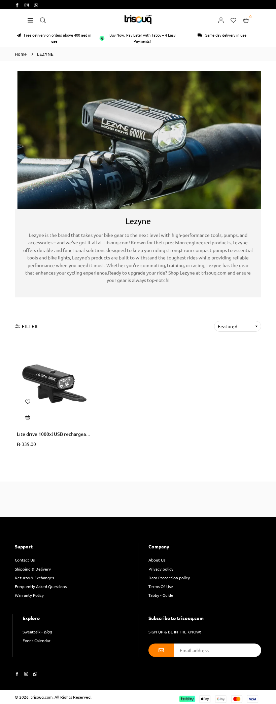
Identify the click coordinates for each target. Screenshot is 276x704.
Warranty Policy (29, 595)
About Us (156, 560)
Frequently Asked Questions (41, 586)
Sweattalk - (37, 631)
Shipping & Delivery (33, 569)
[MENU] (30, 19)
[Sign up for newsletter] (161, 650)
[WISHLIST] (233, 19)
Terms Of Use (160, 586)
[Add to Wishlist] (28, 401)
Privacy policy (160, 569)
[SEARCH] (43, 19)
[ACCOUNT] (221, 19)
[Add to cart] (28, 416)
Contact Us (25, 560)
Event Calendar (36, 640)
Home (21, 54)
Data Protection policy (169, 577)
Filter (30, 326)
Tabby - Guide (160, 595)
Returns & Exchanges (34, 577)
